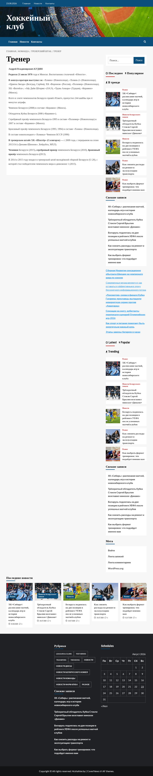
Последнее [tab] (115, 73)
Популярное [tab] (135, 73)
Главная (26, 3)
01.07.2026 (128, 618)
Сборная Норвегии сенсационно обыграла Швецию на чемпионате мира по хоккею (124, 274)
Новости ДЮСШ (64, 666)
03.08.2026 (14, 624)
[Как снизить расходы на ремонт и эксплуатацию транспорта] (113, 166)
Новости (38, 3)
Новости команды (65, 678)
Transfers (61, 660)
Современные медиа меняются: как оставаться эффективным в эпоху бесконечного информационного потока (126, 286)
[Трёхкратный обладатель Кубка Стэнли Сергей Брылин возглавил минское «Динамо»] (113, 123)
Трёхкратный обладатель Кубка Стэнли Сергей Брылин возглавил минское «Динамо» (132, 127)
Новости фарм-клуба (67, 684)
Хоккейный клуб (28, 22)
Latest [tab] (112, 342)
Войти (111, 550)
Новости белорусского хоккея (131, 116)
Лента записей (116, 556)
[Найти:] (121, 60)
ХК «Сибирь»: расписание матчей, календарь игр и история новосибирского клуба (126, 210)
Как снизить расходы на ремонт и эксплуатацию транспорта (133, 169)
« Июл (104, 706)
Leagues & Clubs (64, 654)
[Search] (145, 41)
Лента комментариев (119, 562)
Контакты (49, 3)
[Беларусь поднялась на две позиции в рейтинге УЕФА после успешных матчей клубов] (113, 146)
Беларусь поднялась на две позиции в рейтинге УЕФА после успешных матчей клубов (132, 149)
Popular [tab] (125, 342)
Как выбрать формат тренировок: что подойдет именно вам (133, 186)
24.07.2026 (43, 621)
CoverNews (93, 771)
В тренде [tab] (113, 82)
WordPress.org (115, 568)
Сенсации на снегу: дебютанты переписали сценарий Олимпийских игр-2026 (125, 314)
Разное (125, 90)
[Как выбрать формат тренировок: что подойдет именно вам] (113, 184)
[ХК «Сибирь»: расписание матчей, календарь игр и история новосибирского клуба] (113, 98)
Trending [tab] (113, 351)
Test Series (81, 654)
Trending (75, 660)
